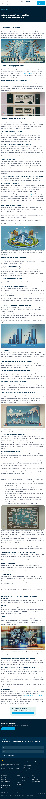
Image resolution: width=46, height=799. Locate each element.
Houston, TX (3, 779)
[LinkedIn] (42, 793)
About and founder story (40, 763)
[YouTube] (44, 793)
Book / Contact (20, 784)
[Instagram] (40, 793)
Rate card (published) (36, 781)
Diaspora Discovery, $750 (27, 762)
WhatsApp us (18, 728)
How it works (9, 1)
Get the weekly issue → (8, 755)
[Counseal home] (3, 3)
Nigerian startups (28, 73)
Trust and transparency (39, 766)
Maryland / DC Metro (5, 781)
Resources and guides (39, 768)
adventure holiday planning (28, 194)
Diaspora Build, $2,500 (27, 765)
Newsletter (9, 4)
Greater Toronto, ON (5, 785)
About (22, 1)
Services (15, 1)
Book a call (40, 3)
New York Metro (4, 787)
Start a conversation (17, 712)
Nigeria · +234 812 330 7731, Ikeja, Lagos (22, 781)
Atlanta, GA (3, 783)
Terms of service (35, 779)
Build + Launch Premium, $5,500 (26, 768)
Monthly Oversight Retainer (26, 771)
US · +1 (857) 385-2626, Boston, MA (23, 778)
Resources (27, 1)
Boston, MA (3, 777)
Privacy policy (34, 777)
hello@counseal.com (5, 771)
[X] (38, 793)
